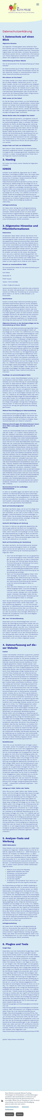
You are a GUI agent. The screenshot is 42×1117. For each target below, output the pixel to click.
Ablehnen (20, 1114)
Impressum (25, 1107)
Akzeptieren (9, 1114)
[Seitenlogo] (21, 8)
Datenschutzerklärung (12, 1107)
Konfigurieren (9, 1109)
